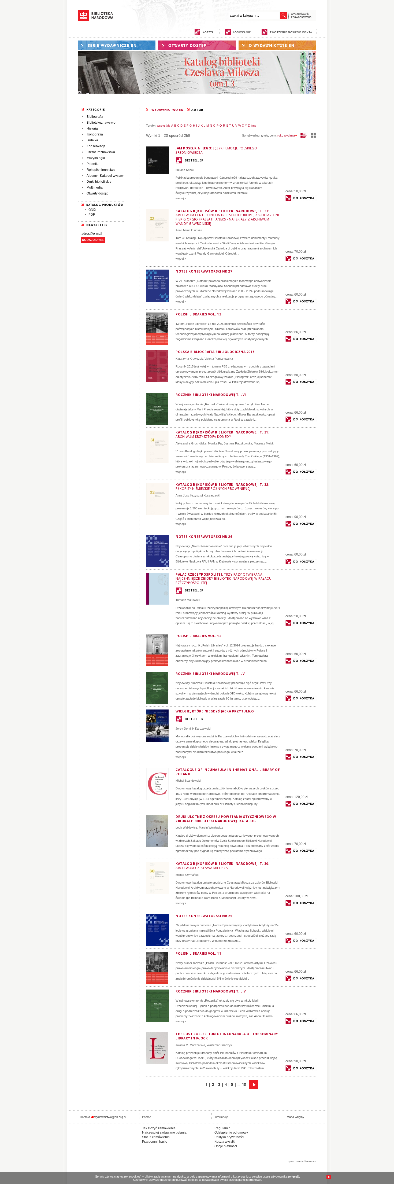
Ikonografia (95, 134)
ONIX (92, 210)
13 (244, 1084)
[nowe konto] (288, 32)
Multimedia (95, 187)
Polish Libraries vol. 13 (198, 314)
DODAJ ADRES (92, 239)
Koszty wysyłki (224, 1141)
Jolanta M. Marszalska (190, 1045)
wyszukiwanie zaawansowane (301, 15)
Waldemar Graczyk (219, 1045)
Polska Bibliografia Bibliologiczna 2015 (215, 352)
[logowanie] (239, 32)
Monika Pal (215, 443)
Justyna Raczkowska (238, 443)
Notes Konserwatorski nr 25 (204, 916)
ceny (273, 135)
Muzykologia (96, 158)
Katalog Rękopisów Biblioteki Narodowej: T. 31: (222, 434)
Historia (92, 128)
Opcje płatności (225, 1146)
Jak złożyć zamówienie (159, 1128)
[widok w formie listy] (304, 135)
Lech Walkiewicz (186, 827)
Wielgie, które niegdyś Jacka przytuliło (215, 711)
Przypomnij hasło (154, 1141)
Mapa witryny (295, 1117)
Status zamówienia (156, 1137)
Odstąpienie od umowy (231, 1132)
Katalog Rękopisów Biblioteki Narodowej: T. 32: (222, 486)
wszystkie (163, 125)
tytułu (264, 135)
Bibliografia (95, 117)
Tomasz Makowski (188, 599)
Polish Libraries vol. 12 (198, 636)
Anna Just (182, 495)
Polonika (93, 164)
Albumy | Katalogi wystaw (105, 176)
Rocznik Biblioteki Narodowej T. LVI (211, 394)
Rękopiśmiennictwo (101, 170)
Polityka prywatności (229, 1137)
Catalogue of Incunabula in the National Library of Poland (228, 771)
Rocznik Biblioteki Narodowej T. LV (210, 673)
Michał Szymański (187, 874)
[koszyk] (204, 32)
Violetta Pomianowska (219, 358)
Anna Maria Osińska (189, 230)
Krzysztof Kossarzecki (205, 495)
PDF (91, 214)
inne (253, 125)
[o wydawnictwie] (277, 45)
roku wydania (286, 135)
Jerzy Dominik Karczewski (193, 728)
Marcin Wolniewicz (211, 827)
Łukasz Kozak (185, 169)
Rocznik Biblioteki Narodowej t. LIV (211, 991)
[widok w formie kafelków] (313, 135)
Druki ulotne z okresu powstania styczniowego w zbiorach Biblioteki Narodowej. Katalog (226, 818)
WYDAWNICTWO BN (167, 110)
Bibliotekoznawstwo (101, 122)
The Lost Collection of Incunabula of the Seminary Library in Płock (227, 1036)
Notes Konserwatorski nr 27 (204, 271)
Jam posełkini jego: (216, 150)
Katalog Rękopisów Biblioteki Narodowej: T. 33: (228, 217)
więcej (293, 1176)
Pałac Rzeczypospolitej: (224, 578)
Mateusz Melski (264, 443)
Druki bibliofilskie (99, 181)
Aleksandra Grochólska (191, 443)
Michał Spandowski (188, 780)
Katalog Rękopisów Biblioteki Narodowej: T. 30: (222, 865)
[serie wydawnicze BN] (116, 45)
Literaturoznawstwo (101, 152)
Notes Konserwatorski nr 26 (204, 536)
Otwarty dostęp (97, 193)
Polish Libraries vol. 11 (198, 953)
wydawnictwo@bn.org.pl (110, 1117)
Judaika (92, 140)
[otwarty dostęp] (197, 45)
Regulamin (222, 1128)
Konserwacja (96, 146)
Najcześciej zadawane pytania (164, 1132)
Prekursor (310, 1161)
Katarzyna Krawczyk (189, 358)
